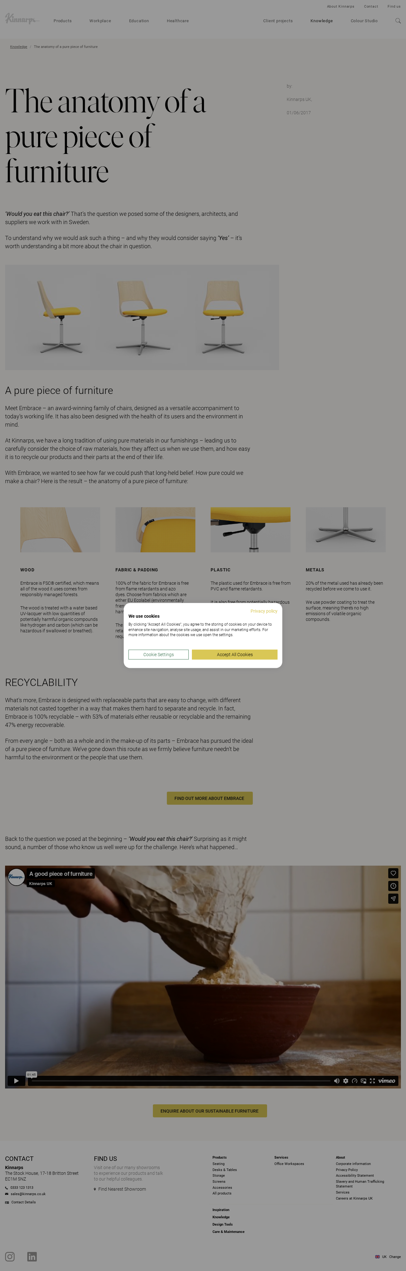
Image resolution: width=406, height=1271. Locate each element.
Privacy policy (264, 611)
